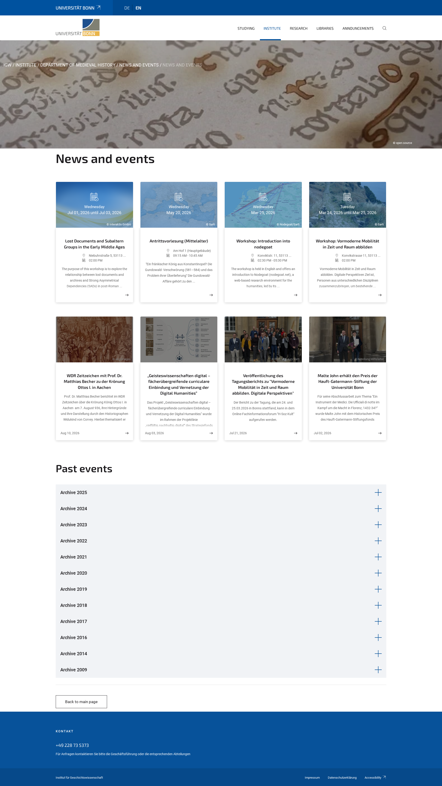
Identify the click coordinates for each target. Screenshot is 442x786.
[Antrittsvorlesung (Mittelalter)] (211, 295)
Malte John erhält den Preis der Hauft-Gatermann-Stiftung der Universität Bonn (348, 381)
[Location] (75, 255)
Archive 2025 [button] (73, 492)
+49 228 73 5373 (72, 745)
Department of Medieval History (77, 65)
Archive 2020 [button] (73, 573)
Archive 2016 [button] (73, 637)
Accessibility (373, 777)
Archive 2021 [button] (73, 557)
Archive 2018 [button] (73, 605)
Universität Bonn (75, 7)
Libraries (325, 28)
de (127, 7)
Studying (246, 28)
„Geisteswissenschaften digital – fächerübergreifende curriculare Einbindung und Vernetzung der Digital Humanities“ (178, 384)
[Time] (75, 260)
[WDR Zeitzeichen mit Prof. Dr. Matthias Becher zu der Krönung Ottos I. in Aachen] (126, 433)
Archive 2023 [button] (73, 524)
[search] (382, 31)
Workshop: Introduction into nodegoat (263, 243)
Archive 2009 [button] (73, 669)
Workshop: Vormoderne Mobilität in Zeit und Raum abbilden (347, 243)
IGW (7, 65)
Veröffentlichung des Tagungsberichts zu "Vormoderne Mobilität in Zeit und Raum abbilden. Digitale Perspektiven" (263, 384)
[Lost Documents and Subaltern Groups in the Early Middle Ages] (126, 295)
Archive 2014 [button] (73, 653)
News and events (139, 65)
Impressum (312, 777)
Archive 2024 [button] (73, 508)
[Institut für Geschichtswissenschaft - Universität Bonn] (78, 27)
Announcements (358, 28)
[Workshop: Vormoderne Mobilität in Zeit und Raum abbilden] (379, 295)
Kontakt (65, 731)
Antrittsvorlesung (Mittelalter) (179, 240)
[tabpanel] (221, 94)
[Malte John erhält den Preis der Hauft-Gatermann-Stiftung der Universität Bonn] (379, 433)
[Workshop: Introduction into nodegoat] (295, 295)
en (138, 7)
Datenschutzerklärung (342, 777)
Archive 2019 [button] (73, 589)
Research (299, 28)
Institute (272, 28)
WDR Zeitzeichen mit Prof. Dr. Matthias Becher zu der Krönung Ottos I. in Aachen (94, 381)
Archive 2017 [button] (73, 621)
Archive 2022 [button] (73, 541)
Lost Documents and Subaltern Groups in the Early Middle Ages (94, 243)
